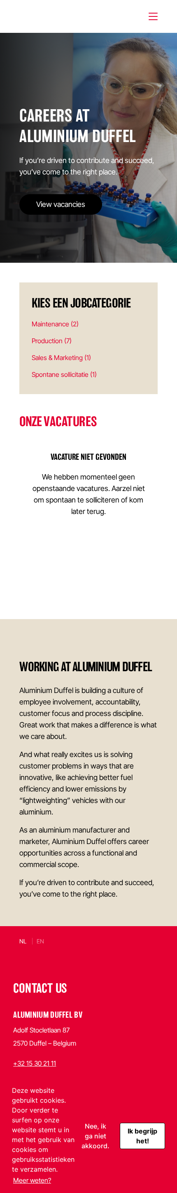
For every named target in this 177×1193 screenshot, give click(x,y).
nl (22, 941)
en (40, 941)
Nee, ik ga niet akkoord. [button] (95, 1136)
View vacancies (60, 204)
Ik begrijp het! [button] (142, 1136)
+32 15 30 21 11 (34, 1063)
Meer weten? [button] (32, 1180)
